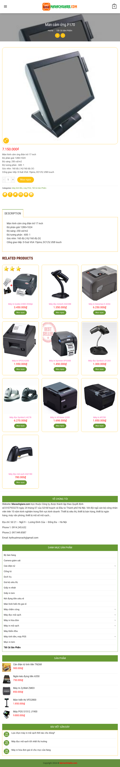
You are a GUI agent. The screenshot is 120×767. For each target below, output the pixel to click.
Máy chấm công (11, 609)
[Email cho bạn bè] (20, 194)
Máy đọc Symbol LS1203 (99, 360)
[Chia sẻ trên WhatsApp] (4, 194)
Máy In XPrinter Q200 (60, 417)
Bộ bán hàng (10, 555)
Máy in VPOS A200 (20, 360)
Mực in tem (9, 642)
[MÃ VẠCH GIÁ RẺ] (60, 7)
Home (50, 30)
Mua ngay (25, 179)
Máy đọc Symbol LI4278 (20, 417)
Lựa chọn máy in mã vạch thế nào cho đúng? (33, 733)
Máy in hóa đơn (11, 620)
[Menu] (5, 6)
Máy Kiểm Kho (11, 631)
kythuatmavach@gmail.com (23, 537)
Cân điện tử (9, 566)
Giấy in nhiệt (10, 587)
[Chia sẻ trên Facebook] (10, 194)
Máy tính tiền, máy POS (21, 188)
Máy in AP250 (99, 417)
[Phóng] (6, 140)
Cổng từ (8, 571)
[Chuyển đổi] (115, 566)
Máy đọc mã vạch (12, 615)
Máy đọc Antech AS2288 (60, 304)
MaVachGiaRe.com (68, 763)
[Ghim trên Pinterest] (26, 194)
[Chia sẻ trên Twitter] (15, 194)
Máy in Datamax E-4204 (99, 304)
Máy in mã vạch (11, 625)
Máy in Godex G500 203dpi (20, 304)
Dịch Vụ (7, 577)
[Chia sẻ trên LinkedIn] (31, 194)
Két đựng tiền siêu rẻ (14, 598)
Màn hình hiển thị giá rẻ (15, 604)
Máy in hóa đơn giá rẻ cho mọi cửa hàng (31, 750)
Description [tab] (13, 213)
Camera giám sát (12, 560)
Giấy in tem (9, 593)
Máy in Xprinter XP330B (60, 360)
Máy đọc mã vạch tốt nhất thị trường (29, 741)
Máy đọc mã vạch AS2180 (20, 474)
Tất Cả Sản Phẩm (64, 30)
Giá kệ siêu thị (11, 582)
